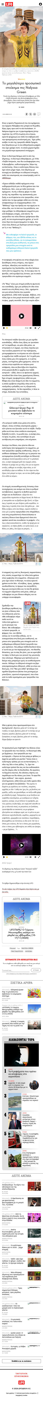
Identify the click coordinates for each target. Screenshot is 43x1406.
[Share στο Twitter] (39, 564)
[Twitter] (40, 64)
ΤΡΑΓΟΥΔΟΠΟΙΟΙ (17, 951)
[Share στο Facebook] (36, 564)
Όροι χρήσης (10, 1393)
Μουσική (21, 79)
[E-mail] (34, 114)
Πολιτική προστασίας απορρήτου (26, 1393)
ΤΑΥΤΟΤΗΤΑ (21, 1374)
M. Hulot (21, 107)
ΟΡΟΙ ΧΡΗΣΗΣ (10, 974)
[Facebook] (37, 64)
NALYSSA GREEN (27, 948)
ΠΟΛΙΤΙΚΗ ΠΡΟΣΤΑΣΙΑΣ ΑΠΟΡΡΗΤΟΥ (26, 974)
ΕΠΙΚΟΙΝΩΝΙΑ (22, 1376)
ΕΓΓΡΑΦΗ (36, 970)
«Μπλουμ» (6, 178)
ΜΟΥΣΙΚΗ (28, 951)
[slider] (15, 328)
